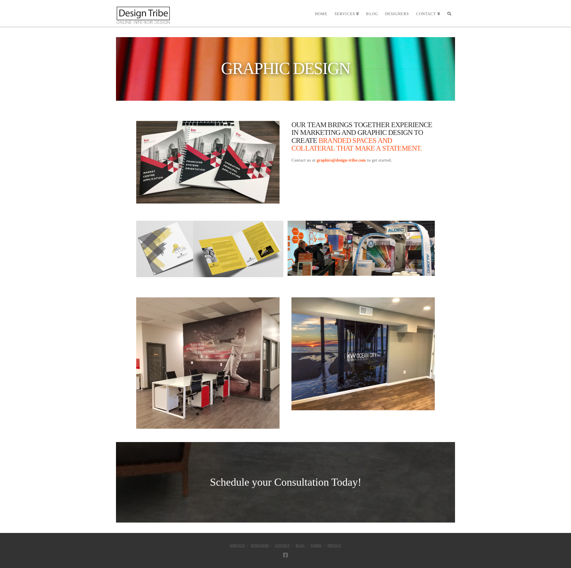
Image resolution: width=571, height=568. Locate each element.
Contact (282, 545)
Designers (260, 545)
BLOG (300, 545)
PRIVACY (334, 545)
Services (237, 545)
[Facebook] (285, 555)
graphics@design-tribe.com (341, 160)
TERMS (315, 545)
